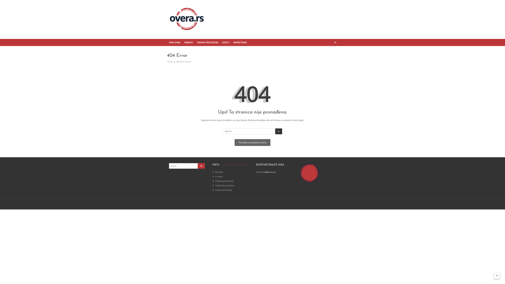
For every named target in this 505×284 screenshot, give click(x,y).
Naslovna (174, 42)
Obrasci (188, 42)
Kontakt (219, 172)
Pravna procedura (207, 42)
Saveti (225, 42)
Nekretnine (240, 42)
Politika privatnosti (224, 181)
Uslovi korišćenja (223, 190)
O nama (219, 176)
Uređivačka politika (224, 185)
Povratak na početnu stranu (252, 142)
